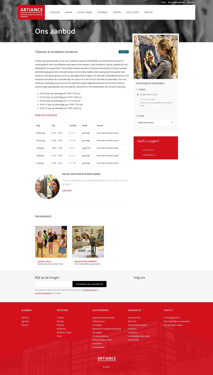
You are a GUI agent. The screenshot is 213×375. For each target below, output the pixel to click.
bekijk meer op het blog (46, 115)
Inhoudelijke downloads (139, 336)
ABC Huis (132, 321)
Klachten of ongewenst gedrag (106, 328)
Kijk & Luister (132, 12)
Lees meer (67, 190)
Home (163, 2)
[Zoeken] (191, 12)
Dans (59, 336)
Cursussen (55, 12)
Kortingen (97, 325)
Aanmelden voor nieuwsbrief (89, 284)
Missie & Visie (134, 317)
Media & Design (64, 332)
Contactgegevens (171, 317)
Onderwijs (102, 12)
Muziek (60, 321)
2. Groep (140, 115)
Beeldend (61, 328)
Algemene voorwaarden (103, 317)
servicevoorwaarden (43, 293)
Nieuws (24, 325)
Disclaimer (97, 343)
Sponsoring (133, 339)
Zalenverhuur (98, 321)
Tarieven (117, 12)
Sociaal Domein (84, 12)
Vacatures (132, 332)
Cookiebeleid (98, 347)
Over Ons (148, 12)
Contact (190, 2)
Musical (60, 325)
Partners (132, 328)
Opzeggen (97, 332)
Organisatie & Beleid (137, 325)
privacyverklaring (89, 290)
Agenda (68, 12)
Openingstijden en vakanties (176, 321)
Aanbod (25, 317)
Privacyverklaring (100, 336)
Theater (60, 317)
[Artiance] (31, 12)
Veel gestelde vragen (176, 2)
